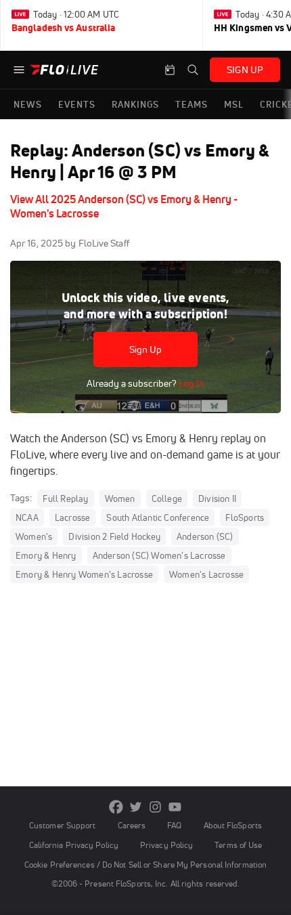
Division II (217, 498)
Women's (34, 536)
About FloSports (233, 825)
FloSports (244, 517)
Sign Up (145, 349)
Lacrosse (73, 517)
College (167, 498)
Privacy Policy (166, 845)
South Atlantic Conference (157, 517)
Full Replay (65, 498)
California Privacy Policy (73, 845)
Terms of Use (238, 845)
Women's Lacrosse (206, 574)
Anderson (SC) (205, 536)
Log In (190, 383)
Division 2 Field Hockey (114, 536)
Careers (132, 825)
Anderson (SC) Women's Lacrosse (159, 555)
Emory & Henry (46, 555)
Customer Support (62, 825)
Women (120, 498)
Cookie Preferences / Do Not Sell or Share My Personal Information (145, 864)
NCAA (27, 517)
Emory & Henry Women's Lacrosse (84, 574)
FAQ (174, 825)
